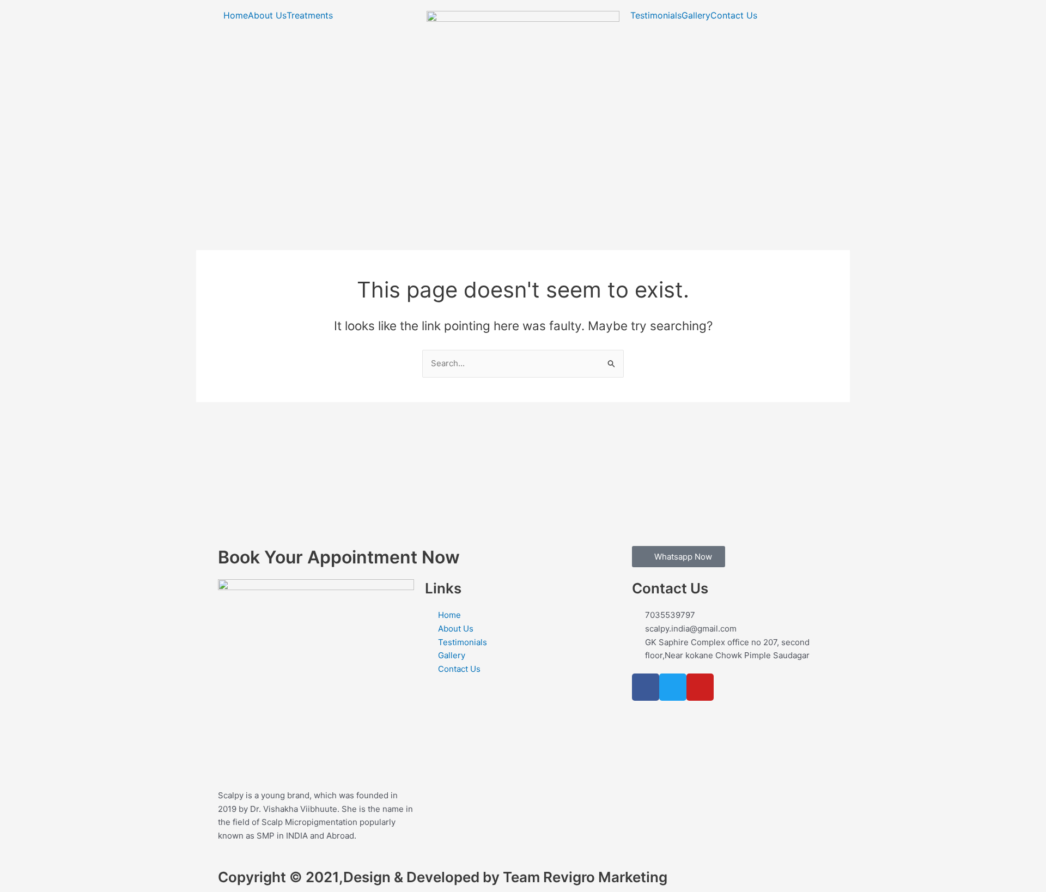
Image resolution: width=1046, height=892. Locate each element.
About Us (267, 15)
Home (235, 15)
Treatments (310, 15)
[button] (312, 15)
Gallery (696, 15)
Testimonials (656, 15)
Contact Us (733, 15)
